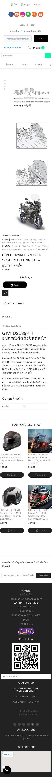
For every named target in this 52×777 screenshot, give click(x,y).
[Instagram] (13, 312)
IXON (26, 620)
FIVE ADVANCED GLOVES (26, 615)
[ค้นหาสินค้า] (23, 55)
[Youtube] (19, 724)
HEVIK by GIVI (26, 611)
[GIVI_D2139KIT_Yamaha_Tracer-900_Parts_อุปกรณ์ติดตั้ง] (31, 97)
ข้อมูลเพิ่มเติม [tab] (16, 326)
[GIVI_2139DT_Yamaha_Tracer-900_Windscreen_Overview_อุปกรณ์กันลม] (31, 211)
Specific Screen (34, 246)
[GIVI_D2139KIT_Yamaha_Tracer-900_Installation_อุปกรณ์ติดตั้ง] (31, 135)
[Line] (28, 724)
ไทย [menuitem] (16, 4)
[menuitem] (14, 5)
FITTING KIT (17, 239)
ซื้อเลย (17, 285)
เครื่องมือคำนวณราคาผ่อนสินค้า (26, 599)
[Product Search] (26, 676)
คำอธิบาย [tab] (6, 326)
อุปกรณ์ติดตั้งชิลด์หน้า (39, 249)
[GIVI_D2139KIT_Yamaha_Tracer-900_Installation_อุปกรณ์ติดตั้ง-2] (31, 173)
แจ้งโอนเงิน (26, 594)
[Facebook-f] (4, 312)
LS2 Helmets (26, 624)
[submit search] (48, 55)
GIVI (26, 239)
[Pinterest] (9, 312)
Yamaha (25, 249)
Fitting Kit (16, 246)
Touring (32, 239)
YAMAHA (41, 242)
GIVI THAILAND (26, 606)
